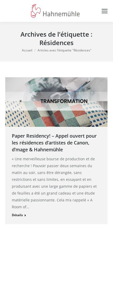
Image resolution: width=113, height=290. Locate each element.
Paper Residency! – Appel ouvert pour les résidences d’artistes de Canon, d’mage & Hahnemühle (54, 143)
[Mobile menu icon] (104, 11)
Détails (17, 215)
